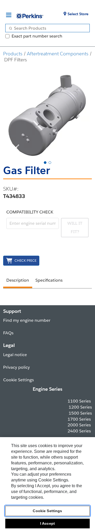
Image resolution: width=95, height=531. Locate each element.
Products (12, 54)
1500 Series (80, 413)
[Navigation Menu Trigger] (8, 15)
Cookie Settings (47, 511)
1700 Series (79, 419)
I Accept (47, 523)
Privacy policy (16, 367)
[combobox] (45, 28)
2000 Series (79, 425)
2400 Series (79, 431)
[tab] (45, 162)
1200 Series (80, 407)
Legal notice (15, 354)
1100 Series (79, 401)
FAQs (8, 333)
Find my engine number (26, 320)
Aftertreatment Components (57, 54)
